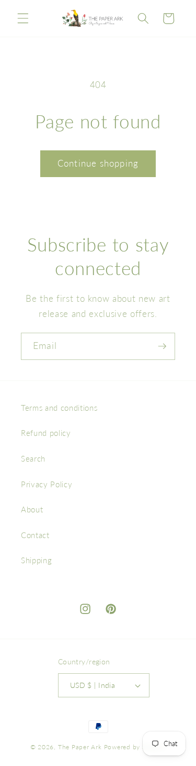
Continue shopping (98, 163)
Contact (35, 535)
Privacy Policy (46, 484)
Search (33, 458)
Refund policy (46, 432)
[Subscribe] (162, 346)
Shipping (36, 560)
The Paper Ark (80, 747)
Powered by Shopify (135, 747)
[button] (23, 18)
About (32, 509)
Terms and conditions (59, 407)
